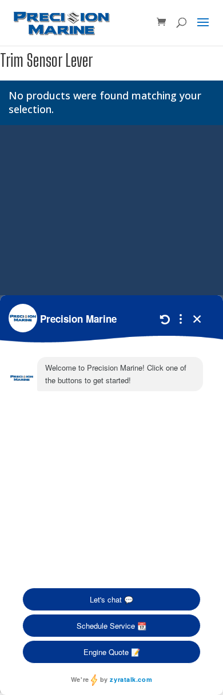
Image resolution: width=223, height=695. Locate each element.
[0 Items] (161, 22)
